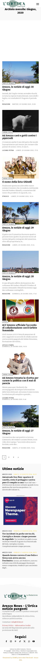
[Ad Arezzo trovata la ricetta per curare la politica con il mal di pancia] (20, 363)
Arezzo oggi (7, 474)
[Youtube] (33, 641)
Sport (5, 322)
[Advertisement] (20, 38)
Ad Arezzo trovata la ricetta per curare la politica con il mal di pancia (20, 380)
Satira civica (7, 132)
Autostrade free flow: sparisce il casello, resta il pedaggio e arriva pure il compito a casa (18, 480)
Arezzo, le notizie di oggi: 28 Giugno (18, 278)
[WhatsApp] (29, 641)
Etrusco (5, 196)
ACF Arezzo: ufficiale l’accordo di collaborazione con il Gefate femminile (19, 328)
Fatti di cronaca (8, 83)
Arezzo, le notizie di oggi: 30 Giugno (18, 88)
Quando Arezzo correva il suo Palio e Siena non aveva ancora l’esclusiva (20, 558)
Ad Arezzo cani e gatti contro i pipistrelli (19, 137)
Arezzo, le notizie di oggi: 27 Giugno (17, 432)
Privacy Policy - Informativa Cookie (16, 625)
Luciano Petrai (8, 150)
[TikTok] (20, 641)
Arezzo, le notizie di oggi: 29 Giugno (18, 229)
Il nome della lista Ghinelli (17, 181)
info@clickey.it (17, 622)
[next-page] (18, 457)
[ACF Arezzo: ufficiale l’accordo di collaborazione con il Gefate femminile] (20, 310)
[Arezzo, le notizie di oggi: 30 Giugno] (20, 72)
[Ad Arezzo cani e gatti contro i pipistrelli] (20, 121)
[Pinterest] (15, 641)
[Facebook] (6, 641)
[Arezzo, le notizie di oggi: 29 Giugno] (20, 213)
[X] (24, 641)
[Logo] (13, 4)
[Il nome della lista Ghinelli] (20, 167)
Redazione (6, 104)
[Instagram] (10, 641)
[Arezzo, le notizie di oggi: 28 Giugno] (20, 262)
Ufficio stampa (8, 345)
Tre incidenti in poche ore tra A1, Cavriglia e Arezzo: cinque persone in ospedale (19, 536)
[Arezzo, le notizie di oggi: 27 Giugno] (20, 416)
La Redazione (32, 595)
